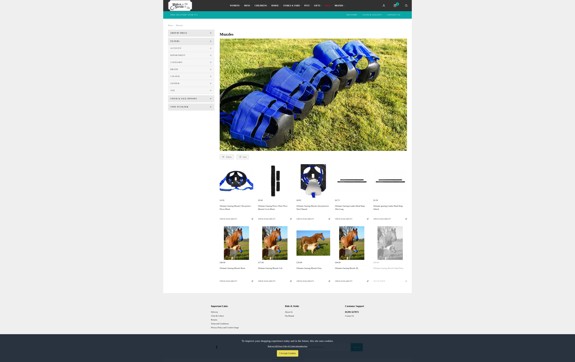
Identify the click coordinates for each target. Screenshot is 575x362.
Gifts (317, 6)
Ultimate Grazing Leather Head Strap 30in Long (350, 207)
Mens (247, 6)
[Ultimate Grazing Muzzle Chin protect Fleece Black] (236, 181)
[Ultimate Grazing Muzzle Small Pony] (390, 243)
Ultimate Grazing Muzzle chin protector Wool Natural (312, 207)
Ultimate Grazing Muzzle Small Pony (388, 268)
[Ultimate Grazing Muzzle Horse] (236, 243)
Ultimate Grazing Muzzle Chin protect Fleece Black (235, 207)
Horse (275, 6)
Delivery (352, 15)
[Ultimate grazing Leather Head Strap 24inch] (390, 181)
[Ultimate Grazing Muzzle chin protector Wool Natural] (313, 181)
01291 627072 (352, 312)
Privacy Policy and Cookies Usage (225, 327)
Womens (235, 6)
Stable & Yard (291, 6)
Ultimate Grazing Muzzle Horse (232, 268)
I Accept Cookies (287, 353)
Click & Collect (372, 15)
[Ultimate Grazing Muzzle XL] (352, 243)
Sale (327, 6)
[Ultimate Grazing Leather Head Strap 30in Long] (352, 181)
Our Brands (289, 316)
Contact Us (393, 15)
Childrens (261, 6)
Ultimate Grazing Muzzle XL (346, 268)
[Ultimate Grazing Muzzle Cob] (275, 243)
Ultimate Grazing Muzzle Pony (309, 268)
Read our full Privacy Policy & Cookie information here (287, 346)
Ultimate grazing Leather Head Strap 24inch (388, 207)
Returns (214, 320)
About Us (289, 312)
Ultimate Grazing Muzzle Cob (270, 268)
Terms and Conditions (220, 324)
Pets (307, 6)
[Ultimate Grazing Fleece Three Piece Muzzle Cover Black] (275, 181)
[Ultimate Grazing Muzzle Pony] (313, 243)
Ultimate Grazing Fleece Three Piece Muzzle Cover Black (273, 207)
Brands (339, 6)
